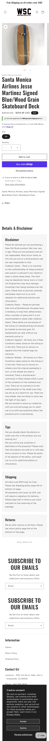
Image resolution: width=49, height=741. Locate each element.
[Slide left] (19, 70)
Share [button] (7, 203)
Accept (23, 721)
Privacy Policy (13, 714)
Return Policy (11, 653)
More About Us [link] (24, 542)
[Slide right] (30, 70)
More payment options (24, 170)
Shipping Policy (12, 659)
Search (8, 647)
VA (6, 136)
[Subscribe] (41, 586)
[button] (5, 12)
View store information (15, 184)
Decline (23, 728)
